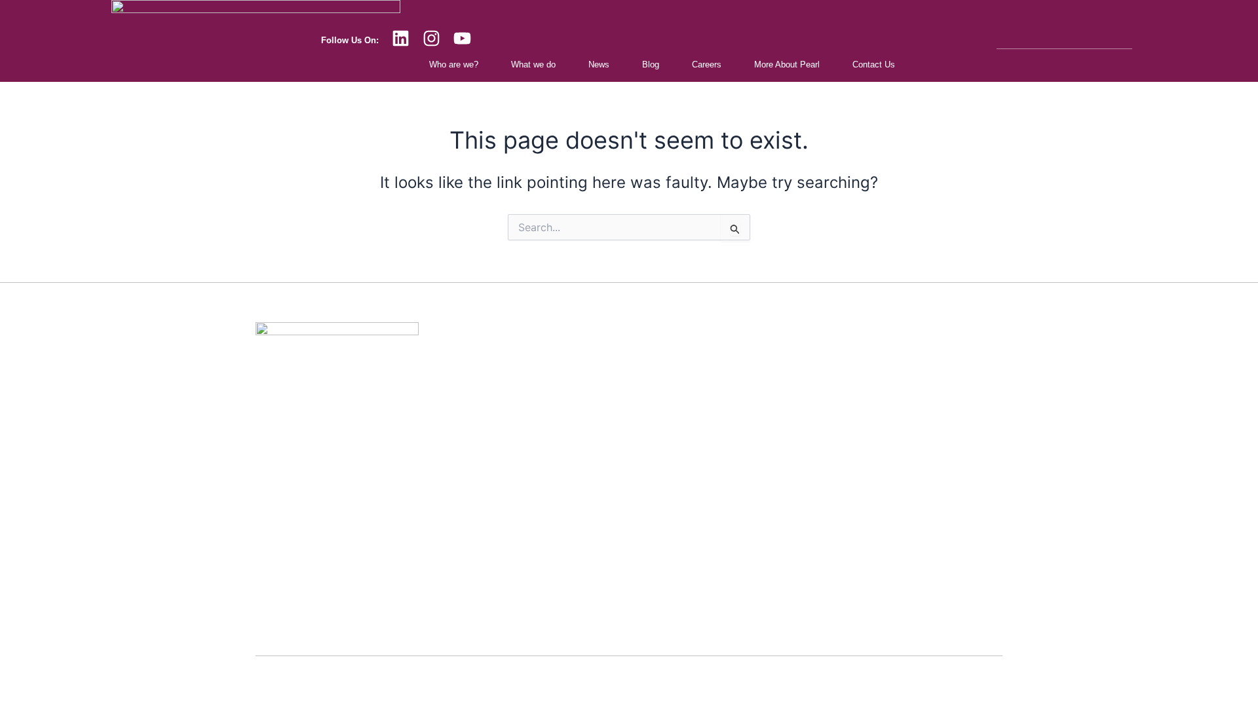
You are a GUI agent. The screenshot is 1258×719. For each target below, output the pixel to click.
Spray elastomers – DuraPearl (579, 410)
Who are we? (453, 64)
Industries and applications (832, 363)
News (598, 64)
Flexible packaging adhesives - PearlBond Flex (611, 507)
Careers (706, 64)
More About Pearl (787, 64)
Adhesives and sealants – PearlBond (592, 483)
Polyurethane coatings (564, 459)
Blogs (792, 436)
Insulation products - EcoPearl (579, 386)
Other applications (556, 603)
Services (538, 362)
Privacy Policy (629, 699)
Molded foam (546, 555)
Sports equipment (555, 579)
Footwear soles (550, 531)
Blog (650, 64)
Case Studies (806, 387)
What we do (533, 64)
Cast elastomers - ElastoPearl (579, 434)
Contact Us (873, 64)
